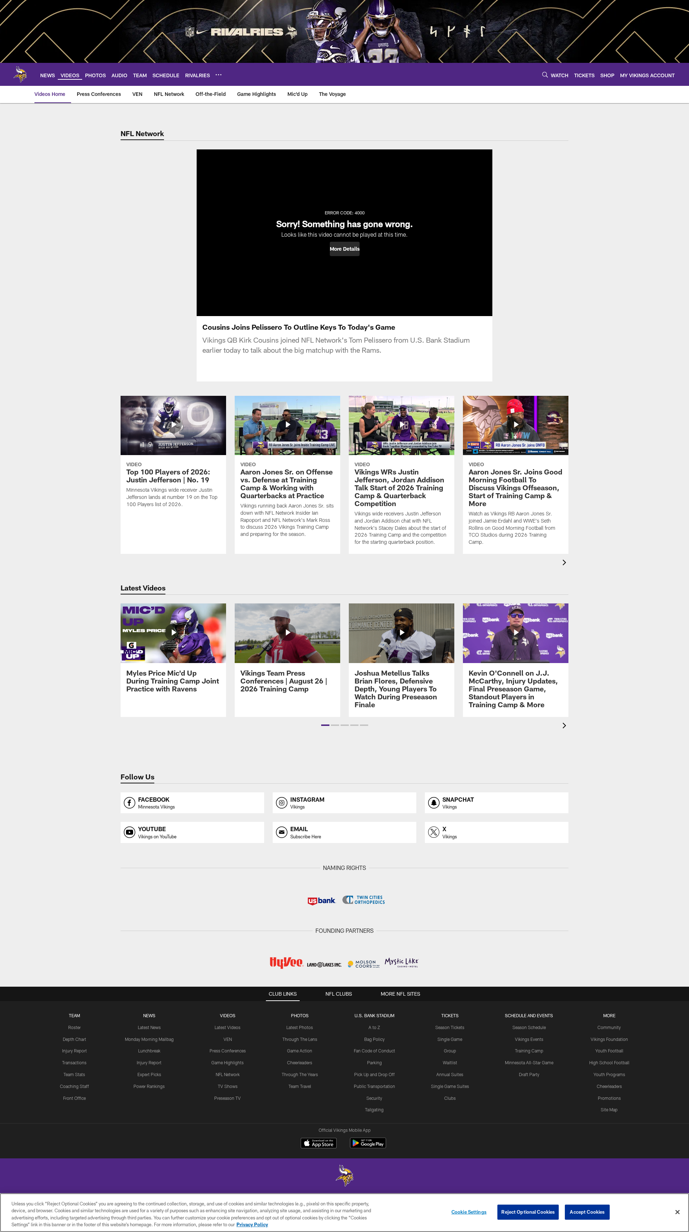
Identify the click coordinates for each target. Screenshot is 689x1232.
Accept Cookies (587, 1212)
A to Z (374, 1027)
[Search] (545, 74)
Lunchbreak (149, 1050)
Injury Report (74, 1050)
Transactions (74, 1062)
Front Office (74, 1098)
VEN (228, 1039)
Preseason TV (227, 1098)
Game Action (299, 1050)
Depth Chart (74, 1039)
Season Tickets (449, 1027)
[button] (345, 249)
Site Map (609, 1109)
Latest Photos (299, 1027)
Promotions (609, 1098)
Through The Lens (299, 1039)
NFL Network (228, 1074)
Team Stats (74, 1074)
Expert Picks (149, 1074)
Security (374, 1098)
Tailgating (374, 1109)
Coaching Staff (74, 1086)
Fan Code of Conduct (374, 1050)
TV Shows (228, 1086)
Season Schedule (529, 1027)
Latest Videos (227, 1027)
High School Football (609, 1062)
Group (450, 1050)
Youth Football (609, 1050)
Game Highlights (227, 1062)
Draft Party (529, 1074)
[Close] (677, 1212)
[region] (344, 1212)
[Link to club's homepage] (20, 74)
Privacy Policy (252, 1224)
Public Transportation (374, 1086)
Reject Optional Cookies (528, 1212)
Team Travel (300, 1086)
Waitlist (450, 1062)
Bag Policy (374, 1039)
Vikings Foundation (609, 1039)
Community (609, 1027)
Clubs (450, 1098)
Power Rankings (149, 1086)
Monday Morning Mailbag (149, 1039)
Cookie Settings (469, 1212)
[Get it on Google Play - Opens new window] (368, 1146)
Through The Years (300, 1074)
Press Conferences (228, 1050)
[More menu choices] (218, 75)
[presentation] (565, 563)
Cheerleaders (299, 1062)
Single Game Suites (450, 1086)
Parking (374, 1062)
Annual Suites (449, 1074)
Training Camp (529, 1050)
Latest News (149, 1027)
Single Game (449, 1039)
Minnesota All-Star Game (529, 1062)
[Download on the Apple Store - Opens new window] (318, 1144)
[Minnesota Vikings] (344, 1176)
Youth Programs (609, 1074)
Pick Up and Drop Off (374, 1074)
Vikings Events (529, 1039)
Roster (74, 1027)
